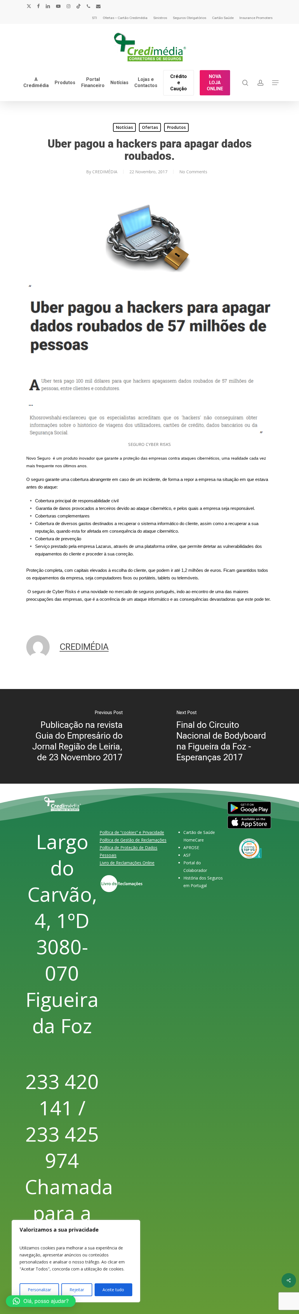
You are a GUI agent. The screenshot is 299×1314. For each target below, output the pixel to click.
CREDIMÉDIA (104, 171)
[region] (76, 1261)
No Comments (193, 171)
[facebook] (38, 6)
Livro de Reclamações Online (127, 862)
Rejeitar (76, 1289)
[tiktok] (78, 6)
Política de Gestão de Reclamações (133, 840)
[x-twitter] (29, 6)
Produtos (176, 127)
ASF (187, 855)
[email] (98, 6)
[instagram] (68, 6)
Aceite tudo (113, 1289)
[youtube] (58, 6)
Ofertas (150, 127)
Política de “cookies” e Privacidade (132, 832)
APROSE (191, 847)
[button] (275, 83)
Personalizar (39, 1289)
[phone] (88, 6)
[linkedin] (48, 6)
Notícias (124, 127)
